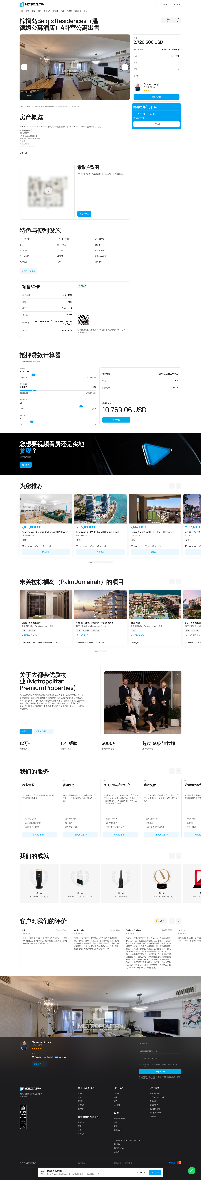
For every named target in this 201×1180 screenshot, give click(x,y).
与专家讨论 (160, 1071)
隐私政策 (172, 1077)
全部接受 (155, 1172)
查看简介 (37, 1064)
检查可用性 (156, 96)
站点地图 (81, 1163)
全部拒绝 (141, 1172)
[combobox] (142, 1058)
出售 (21, 11)
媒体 (85, 11)
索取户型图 (84, 214)
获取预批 (156, 124)
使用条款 (152, 1078)
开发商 (69, 11)
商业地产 (47, 11)
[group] (46, 525)
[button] (24, 67)
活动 (39, 11)
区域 (62, 11)
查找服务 (77, 11)
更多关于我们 (41, 731)
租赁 (33, 11)
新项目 (55, 11)
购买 (27, 11)
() (25, 368)
